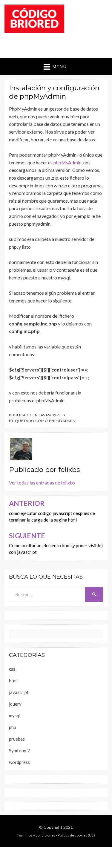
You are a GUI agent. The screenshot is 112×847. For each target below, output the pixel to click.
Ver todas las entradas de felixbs (42, 482)
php (12, 727)
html (13, 680)
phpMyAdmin (67, 162)
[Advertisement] (58, 43)
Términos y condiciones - (37, 835)
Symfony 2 (19, 750)
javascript (50, 415)
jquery (15, 704)
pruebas (17, 738)
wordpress (19, 762)
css (12, 669)
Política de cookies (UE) (76, 835)
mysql (14, 715)
